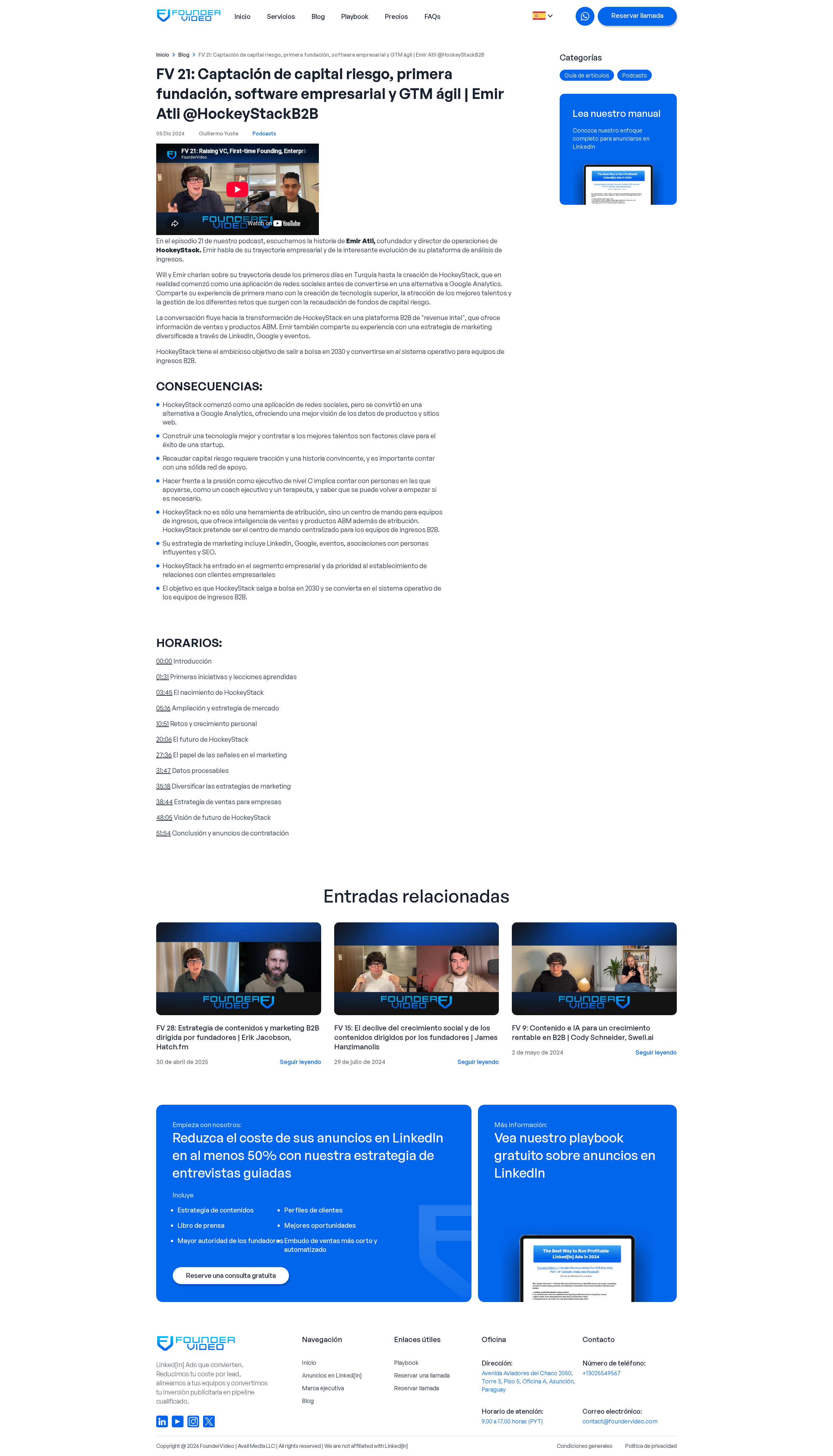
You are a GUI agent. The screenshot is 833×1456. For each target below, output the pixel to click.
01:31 (162, 677)
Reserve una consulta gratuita (231, 1275)
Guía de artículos (587, 75)
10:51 (162, 724)
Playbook (354, 16)
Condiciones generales (584, 1446)
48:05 (164, 817)
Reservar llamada (637, 15)
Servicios (281, 16)
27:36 (164, 755)
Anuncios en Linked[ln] (332, 1375)
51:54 (163, 833)
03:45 (164, 692)
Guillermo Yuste (218, 133)
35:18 (163, 786)
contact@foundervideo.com (620, 1421)
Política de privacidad (651, 1446)
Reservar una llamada (422, 1375)
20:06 (164, 739)
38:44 (164, 802)
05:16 (163, 708)
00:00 (164, 661)
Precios (396, 16)
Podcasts (264, 133)
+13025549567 (601, 1373)
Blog (318, 16)
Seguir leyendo (300, 1061)
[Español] (542, 16)
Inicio (242, 16)
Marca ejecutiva (323, 1388)
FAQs (432, 16)
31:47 (163, 770)
